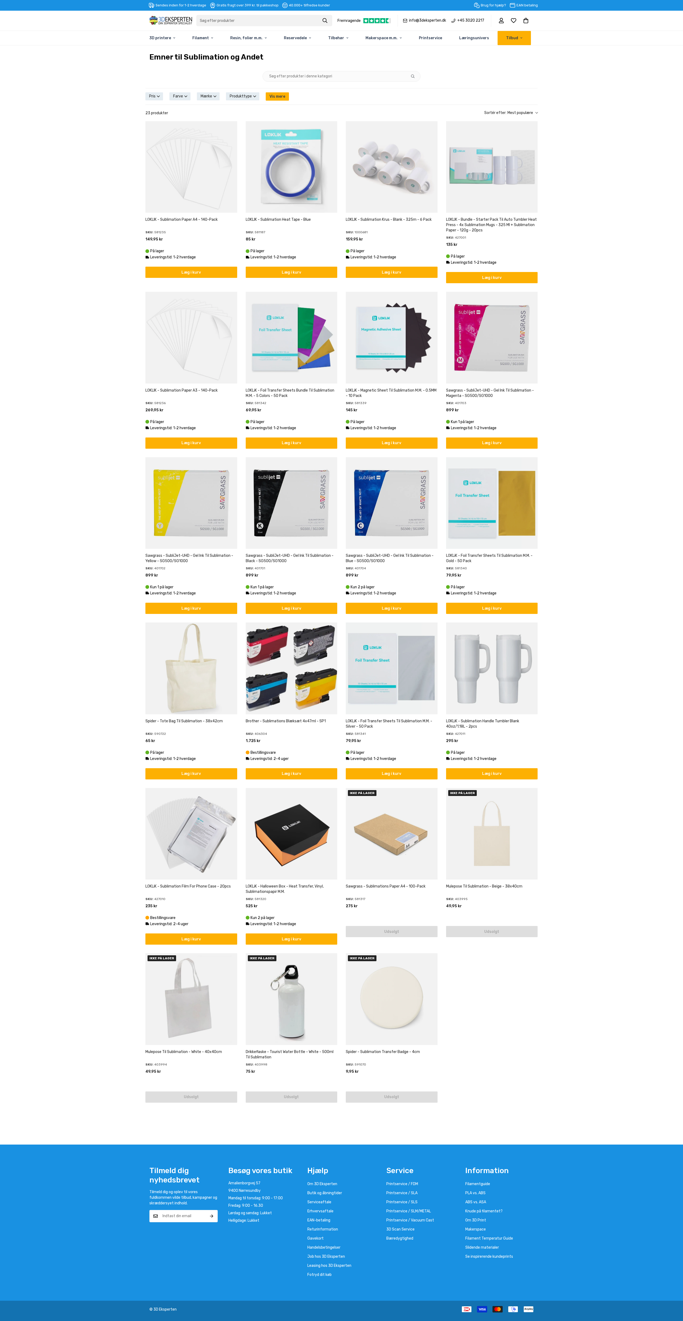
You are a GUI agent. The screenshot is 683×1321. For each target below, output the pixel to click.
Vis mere (277, 96)
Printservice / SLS (402, 1202)
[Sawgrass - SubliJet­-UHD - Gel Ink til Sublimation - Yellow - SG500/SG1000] (191, 503)
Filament (200, 38)
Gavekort (315, 1238)
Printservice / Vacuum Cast (410, 1220)
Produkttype (241, 96)
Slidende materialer (482, 1247)
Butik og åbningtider (324, 1193)
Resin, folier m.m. (246, 38)
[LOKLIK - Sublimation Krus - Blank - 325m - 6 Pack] (392, 167)
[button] (526, 20)
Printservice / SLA (402, 1193)
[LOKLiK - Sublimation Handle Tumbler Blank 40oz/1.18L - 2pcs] (492, 668)
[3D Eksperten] (170, 21)
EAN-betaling (318, 1220)
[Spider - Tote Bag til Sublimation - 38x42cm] (191, 668)
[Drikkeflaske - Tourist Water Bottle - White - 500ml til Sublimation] (291, 999)
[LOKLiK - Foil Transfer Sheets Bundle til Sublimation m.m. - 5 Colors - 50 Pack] (291, 338)
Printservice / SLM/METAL (408, 1211)
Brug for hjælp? (493, 5)
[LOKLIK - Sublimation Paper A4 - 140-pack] (191, 167)
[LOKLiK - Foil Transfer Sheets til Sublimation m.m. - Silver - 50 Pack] (392, 668)
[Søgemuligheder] (414, 76)
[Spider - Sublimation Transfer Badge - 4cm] (392, 999)
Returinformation (322, 1229)
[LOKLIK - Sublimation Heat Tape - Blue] (291, 167)
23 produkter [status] (156, 113)
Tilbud (512, 38)
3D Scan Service (400, 1229)
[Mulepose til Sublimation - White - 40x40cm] (191, 999)
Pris (152, 96)
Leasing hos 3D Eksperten (329, 1265)
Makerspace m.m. (382, 38)
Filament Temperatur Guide (489, 1238)
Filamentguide (477, 1184)
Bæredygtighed (399, 1238)
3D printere (160, 38)
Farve (178, 96)
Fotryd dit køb (319, 1274)
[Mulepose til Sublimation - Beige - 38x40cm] (492, 834)
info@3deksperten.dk (427, 20)
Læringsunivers (474, 38)
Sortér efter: (508, 113)
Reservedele (295, 38)
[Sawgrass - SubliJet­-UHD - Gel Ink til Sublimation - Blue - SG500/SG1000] (392, 503)
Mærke (206, 96)
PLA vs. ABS (475, 1193)
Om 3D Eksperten (322, 1184)
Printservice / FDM (402, 1184)
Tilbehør (336, 38)
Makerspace (475, 1229)
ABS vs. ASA (475, 1202)
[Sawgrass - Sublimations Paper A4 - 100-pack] (392, 834)
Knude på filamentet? (484, 1211)
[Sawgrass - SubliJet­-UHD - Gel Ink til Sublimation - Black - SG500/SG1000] (291, 503)
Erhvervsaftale (320, 1211)
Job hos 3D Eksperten (326, 1256)
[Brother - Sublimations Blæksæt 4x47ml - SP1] (291, 668)
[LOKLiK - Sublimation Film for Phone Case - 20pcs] (191, 834)
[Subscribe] (212, 1216)
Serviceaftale (319, 1202)
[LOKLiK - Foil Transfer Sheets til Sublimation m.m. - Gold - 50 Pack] (492, 503)
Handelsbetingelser (323, 1247)
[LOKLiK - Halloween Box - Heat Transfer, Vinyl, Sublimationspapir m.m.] (291, 834)
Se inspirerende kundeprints (489, 1256)
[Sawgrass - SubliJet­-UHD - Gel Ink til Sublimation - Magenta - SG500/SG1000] (492, 338)
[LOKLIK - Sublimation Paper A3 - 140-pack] (191, 338)
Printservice (430, 38)
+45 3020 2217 (470, 20)
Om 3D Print (475, 1220)
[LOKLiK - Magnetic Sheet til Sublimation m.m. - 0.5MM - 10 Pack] (392, 338)
